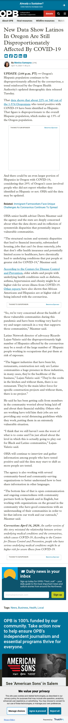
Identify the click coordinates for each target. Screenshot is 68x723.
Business (23, 607)
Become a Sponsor (51, 127)
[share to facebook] (11, 56)
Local (41, 607)
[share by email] (6, 56)
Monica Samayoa (23, 62)
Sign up (57, 594)
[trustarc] (59, 719)
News (14, 607)
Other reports (12, 289)
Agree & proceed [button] (37, 711)
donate (49, 13)
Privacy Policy (9, 719)
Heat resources (24, 20)
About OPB (7, 20)
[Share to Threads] (25, 56)
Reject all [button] (55, 711)
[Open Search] (58, 13)
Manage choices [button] (17, 711)
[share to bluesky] (15, 56)
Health (33, 607)
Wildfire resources (45, 20)
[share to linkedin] (20, 56)
